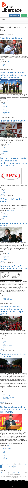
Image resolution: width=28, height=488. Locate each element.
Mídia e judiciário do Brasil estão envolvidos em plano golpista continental (13, 75)
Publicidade (17, 473)
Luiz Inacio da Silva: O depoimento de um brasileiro (14, 267)
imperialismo (6, 111)
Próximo (11, 466)
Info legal (11, 473)
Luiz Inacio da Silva (7, 299)
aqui (18, 484)
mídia (4, 103)
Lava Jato (5, 341)
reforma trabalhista (7, 395)
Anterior (7, 464)
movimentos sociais (7, 345)
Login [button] (24, 15)
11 (6, 466)
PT (3, 65)
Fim (15, 466)
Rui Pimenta (5, 450)
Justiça (4, 347)
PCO (4, 452)
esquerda (5, 147)
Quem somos (4, 473)
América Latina (6, 112)
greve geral (5, 393)
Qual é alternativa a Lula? (12, 120)
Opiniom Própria (10, 210)
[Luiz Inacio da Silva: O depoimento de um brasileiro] (11, 275)
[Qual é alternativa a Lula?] (11, 129)
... (15, 464)
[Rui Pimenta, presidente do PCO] (11, 421)
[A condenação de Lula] (11, 46)
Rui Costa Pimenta (7, 448)
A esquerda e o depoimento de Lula (13, 224)
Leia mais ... (3, 67)
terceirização (6, 398)
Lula (4, 64)
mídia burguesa (6, 105)
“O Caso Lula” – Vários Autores (11, 200)
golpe (4, 109)
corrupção (5, 216)
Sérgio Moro (6, 342)
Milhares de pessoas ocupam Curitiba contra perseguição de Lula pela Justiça (12, 310)
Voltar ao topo (23, 485)
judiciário (5, 106)
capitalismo (5, 151)
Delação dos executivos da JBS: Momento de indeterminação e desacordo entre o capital (14, 162)
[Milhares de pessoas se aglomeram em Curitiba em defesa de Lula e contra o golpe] (11, 322)
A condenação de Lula (11, 37)
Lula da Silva (6, 215)
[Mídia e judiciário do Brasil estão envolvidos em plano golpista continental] (11, 86)
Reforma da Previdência (8, 397)
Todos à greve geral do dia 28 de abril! (13, 355)
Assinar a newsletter (14, 15)
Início (3, 20)
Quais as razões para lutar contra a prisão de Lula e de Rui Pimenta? (13, 409)
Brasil (8, 61)
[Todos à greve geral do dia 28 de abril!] (11, 365)
